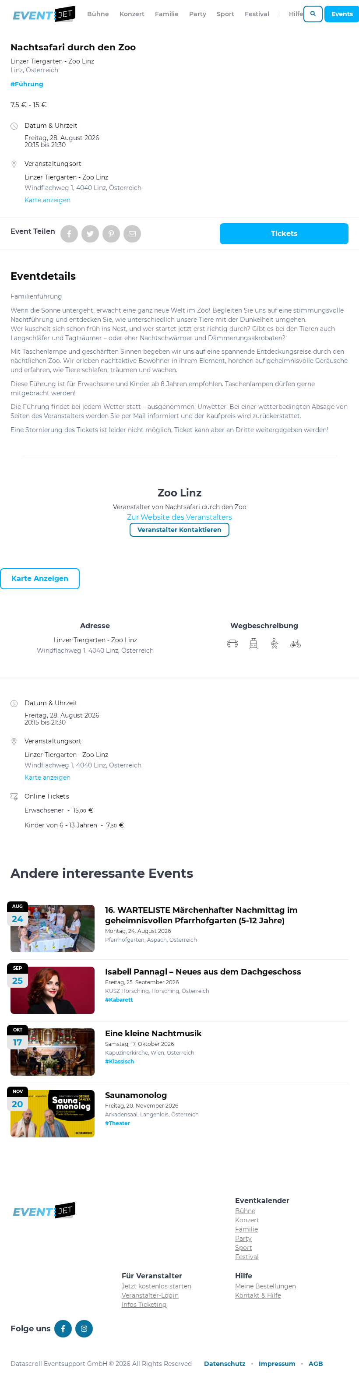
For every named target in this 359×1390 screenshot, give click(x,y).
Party (197, 14)
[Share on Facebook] (69, 234)
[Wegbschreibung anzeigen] (232, 643)
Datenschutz (225, 1364)
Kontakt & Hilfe (258, 1295)
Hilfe (296, 14)
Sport (225, 14)
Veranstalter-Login (150, 1295)
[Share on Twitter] (90, 234)
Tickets (284, 233)
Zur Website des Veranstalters (179, 517)
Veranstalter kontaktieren (179, 530)
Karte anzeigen (47, 200)
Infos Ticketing (144, 1305)
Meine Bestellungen (265, 1286)
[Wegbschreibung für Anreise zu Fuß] (274, 643)
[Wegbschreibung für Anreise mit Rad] (295, 643)
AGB (316, 1364)
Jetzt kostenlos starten (156, 1286)
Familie (167, 14)
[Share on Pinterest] (111, 234)
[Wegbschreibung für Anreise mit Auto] (253, 643)
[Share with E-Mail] (132, 234)
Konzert (132, 14)
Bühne (98, 14)
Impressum (277, 1364)
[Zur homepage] (44, 14)
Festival (257, 14)
